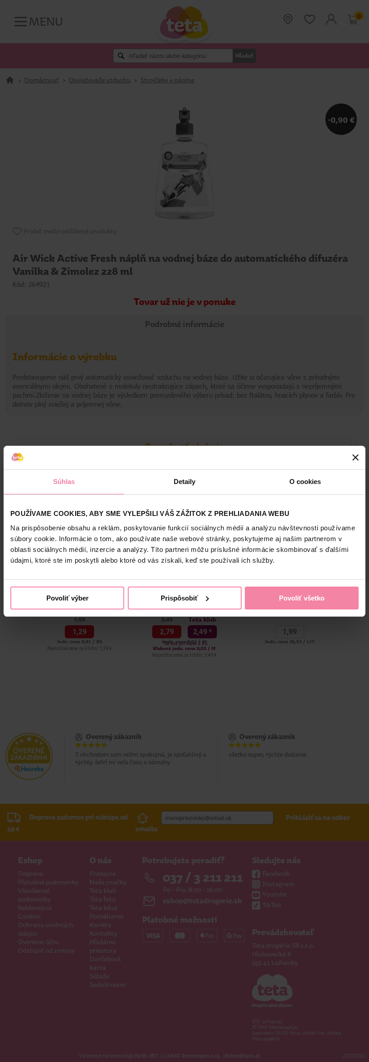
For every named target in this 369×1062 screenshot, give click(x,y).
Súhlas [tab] (64, 481)
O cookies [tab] (305, 481)
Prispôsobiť (179, 598)
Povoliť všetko (301, 598)
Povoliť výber (67, 598)
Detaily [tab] (185, 481)
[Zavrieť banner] (355, 457)
